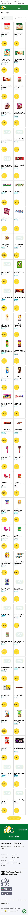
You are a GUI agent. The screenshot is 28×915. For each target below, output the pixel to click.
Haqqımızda (3, 1)
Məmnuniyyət (4, 863)
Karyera (3, 865)
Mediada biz (16, 1)
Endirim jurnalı (21, 3)
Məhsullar (15, 3)
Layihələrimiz (10, 1)
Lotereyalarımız (4, 3)
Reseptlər (10, 3)
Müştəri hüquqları (16, 863)
